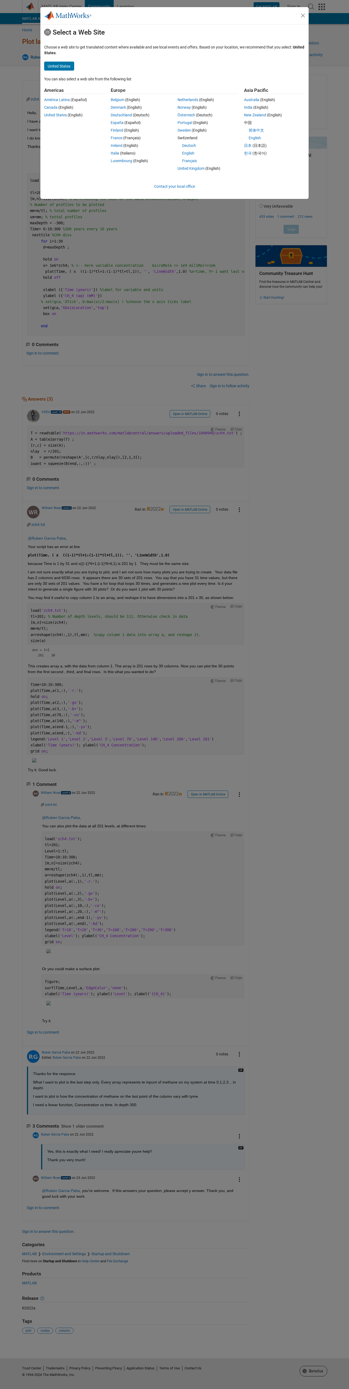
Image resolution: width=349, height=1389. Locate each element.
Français (189, 161)
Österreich (186, 115)
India (248, 107)
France (116, 138)
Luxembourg (121, 161)
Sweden (184, 130)
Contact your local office (174, 186)
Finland (117, 130)
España (117, 122)
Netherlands (187, 100)
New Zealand (255, 115)
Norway (184, 107)
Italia (115, 153)
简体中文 (256, 130)
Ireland (116, 145)
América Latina (57, 100)
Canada (51, 107)
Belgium (117, 100)
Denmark (118, 107)
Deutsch (189, 145)
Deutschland (121, 115)
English (188, 153)
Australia (251, 100)
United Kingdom (190, 168)
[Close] (303, 15)
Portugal (184, 122)
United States (55, 115)
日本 (248, 145)
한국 (248, 153)
